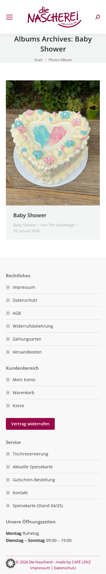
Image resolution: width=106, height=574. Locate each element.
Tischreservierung (30, 454)
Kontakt (20, 492)
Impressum (24, 287)
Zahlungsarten (27, 339)
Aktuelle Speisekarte (33, 467)
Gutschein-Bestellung (34, 479)
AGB (17, 313)
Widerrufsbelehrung (33, 326)
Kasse (18, 405)
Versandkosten (27, 352)
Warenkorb (23, 392)
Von (57, 225)
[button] (10, 563)
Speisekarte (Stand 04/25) (38, 505)
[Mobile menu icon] (9, 17)
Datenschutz (25, 300)
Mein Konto (24, 379)
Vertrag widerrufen (30, 424)
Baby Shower (30, 215)
